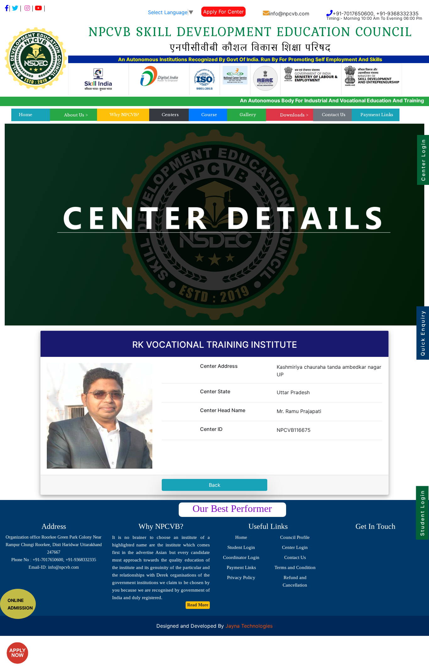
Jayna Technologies (248, 626)
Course (209, 114)
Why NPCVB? (124, 114)
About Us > (76, 115)
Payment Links (377, 114)
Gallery (248, 114)
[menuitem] (76, 115)
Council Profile (295, 537)
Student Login (241, 547)
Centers (170, 114)
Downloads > (294, 115)
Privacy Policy (241, 577)
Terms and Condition (295, 567)
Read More (197, 605)
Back (214, 485)
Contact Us (333, 114)
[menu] (76, 115)
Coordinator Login (241, 557)
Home (25, 114)
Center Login (295, 547)
